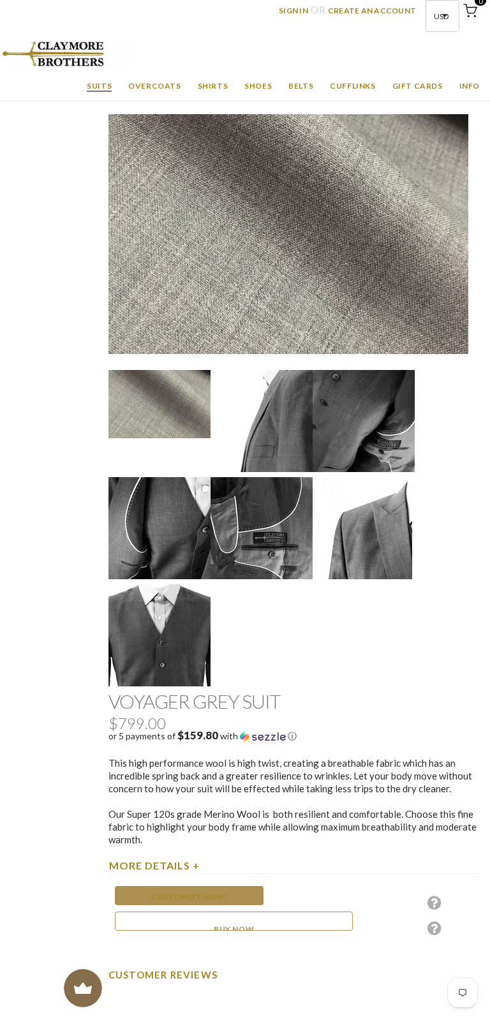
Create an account (372, 10)
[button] (294, 736)
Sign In (293, 10)
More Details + (154, 865)
